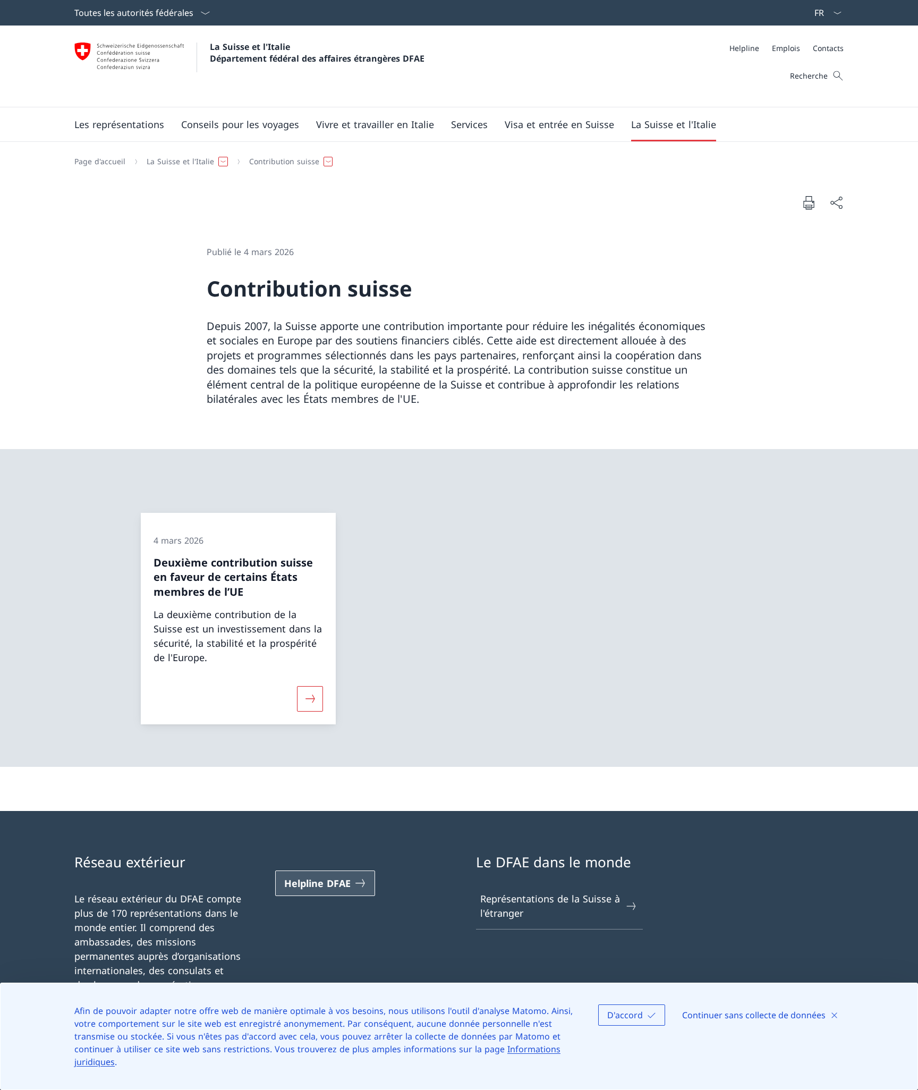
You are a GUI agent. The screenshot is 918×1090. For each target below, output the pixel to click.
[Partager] (836, 203)
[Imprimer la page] (808, 202)
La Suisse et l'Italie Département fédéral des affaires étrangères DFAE (317, 52)
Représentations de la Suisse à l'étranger (550, 905)
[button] (119, 124)
